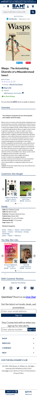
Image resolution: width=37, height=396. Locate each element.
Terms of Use (18, 371)
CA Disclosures (29, 371)
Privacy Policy (18, 373)
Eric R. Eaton (6, 79)
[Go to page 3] (18, 203)
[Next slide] (34, 189)
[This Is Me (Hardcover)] (26, 254)
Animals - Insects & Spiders (23, 230)
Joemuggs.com (7, 371)
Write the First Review (16, 84)
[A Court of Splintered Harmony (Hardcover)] (11, 253)
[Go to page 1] (15, 203)
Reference (18, 235)
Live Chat (31, 297)
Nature (10, 230)
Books (4, 230)
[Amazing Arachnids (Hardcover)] (26, 188)
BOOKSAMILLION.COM (21, 368)
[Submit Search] (32, 12)
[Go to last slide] (3, 189)
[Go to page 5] (21, 203)
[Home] (18, 6)
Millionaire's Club (24, 19)
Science (10, 232)
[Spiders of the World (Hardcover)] (11, 187)
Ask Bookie (13, 19)
